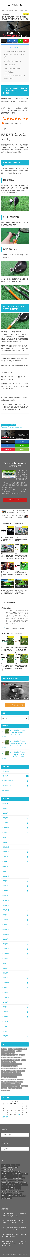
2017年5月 (5, 1021)
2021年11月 (5, 929)
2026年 (17, 1059)
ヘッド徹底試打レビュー (14, 1083)
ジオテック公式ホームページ (15, 499)
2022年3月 (5, 924)
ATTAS (23, 1059)
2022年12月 (5, 900)
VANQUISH (22, 1068)
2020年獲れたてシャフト (8, 1050)
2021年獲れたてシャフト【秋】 (10, 1055)
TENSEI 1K (5, 1066)
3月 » (7, 1117)
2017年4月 (5, 1026)
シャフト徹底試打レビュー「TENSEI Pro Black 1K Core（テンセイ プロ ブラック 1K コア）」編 (14, 1243)
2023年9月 (5, 881)
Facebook (14, 628)
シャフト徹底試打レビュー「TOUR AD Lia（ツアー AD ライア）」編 (14, 733)
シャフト (13, 1077)
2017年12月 (5, 997)
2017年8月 (5, 1007)
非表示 (18, 47)
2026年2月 (5, 818)
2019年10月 (5, 982)
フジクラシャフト (18, 1081)
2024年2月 (5, 871)
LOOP (14, 1061)
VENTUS (4, 1070)
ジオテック (20, 1079)
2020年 (23, 1048)
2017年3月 (5, 1031)
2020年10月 (5, 953)
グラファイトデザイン (7, 1072)
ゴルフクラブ (23, 427)
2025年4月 (5, 832)
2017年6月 (5, 1016)
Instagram (22, 628)
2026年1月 (5, 822)
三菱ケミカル (16, 1086)
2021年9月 (5, 939)
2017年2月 (5, 1036)
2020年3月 (5, 973)
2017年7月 (5, 1011)
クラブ (5, 776)
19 (11, 1112)
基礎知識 (24, 1086)
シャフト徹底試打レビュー (9, 1079)
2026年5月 (5, 813)
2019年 (16, 1048)
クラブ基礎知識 (7, 780)
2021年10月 (5, 934)
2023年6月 (5, 890)
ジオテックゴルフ (6, 1081)
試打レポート (12, 1088)
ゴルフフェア (5, 1077)
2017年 (4, 1048)
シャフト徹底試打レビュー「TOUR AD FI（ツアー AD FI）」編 (14, 1235)
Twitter (7, 628)
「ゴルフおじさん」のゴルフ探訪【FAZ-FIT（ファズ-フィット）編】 (14, 54)
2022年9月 (5, 915)
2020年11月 (5, 948)
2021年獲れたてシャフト (8, 1053)
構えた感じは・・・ (12, 65)
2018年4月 (5, 987)
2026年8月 (5, 803)
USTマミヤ (13, 1066)
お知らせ (5, 771)
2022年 (22, 1055)
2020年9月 (5, 958)
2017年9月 (5, 1002)
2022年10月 (5, 910)
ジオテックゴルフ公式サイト (15, 705)
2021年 (18, 1050)
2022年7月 (5, 919)
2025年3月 (5, 837)
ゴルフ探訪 (5, 424)
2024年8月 (5, 861)
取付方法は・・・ (11, 72)
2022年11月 (5, 905)
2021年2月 (5, 944)
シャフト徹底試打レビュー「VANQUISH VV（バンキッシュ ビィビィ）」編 (14, 755)
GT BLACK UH (6, 1061)
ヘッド (4, 1083)
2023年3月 (5, 895)
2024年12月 (5, 847)
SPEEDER (18, 1064)
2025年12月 (5, 827)
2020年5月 (5, 968)
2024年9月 (5, 856)
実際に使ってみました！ (12, 61)
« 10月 (3, 1117)
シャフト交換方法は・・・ (13, 68)
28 (19, 1115)
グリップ (17, 1072)
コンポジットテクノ (7, 1075)
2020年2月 (5, 978)
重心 (19, 1088)
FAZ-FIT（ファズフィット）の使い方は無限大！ (14, 77)
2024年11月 (5, 852)
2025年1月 (5, 842)
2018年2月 (5, 992)
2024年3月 (5, 866)
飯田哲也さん (5, 1090)
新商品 (4, 1088)
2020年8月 (5, 963)
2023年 (19, 1057)
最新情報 (13, 424)
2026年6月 (5, 808)
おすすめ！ (5, 427)
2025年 (11, 1059)
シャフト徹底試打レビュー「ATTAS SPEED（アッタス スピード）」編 (14, 744)
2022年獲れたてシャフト (8, 1057)
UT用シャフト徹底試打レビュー (10, 1068)
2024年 (4, 1059)
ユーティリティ (6, 1086)
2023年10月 (5, 876)
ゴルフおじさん (6, 608)
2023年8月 (5, 885)
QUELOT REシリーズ (7, 1064)
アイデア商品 (14, 427)
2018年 (10, 1048)
